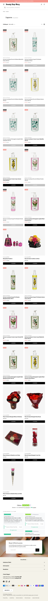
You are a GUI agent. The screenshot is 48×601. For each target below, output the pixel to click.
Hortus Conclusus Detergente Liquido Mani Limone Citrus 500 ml (34, 377)
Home (4, 11)
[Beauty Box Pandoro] (13, 242)
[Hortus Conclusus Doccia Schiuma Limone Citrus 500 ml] (35, 82)
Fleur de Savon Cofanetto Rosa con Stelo (12, 493)
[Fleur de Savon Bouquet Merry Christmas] (13, 400)
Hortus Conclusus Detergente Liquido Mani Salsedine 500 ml (13, 139)
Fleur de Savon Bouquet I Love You (32, 455)
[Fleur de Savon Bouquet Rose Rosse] (35, 400)
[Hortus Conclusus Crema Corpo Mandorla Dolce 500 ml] (35, 320)
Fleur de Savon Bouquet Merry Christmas (12, 416)
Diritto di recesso (27, 597)
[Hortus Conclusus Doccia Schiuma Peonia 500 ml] (35, 162)
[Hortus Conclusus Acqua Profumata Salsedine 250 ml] (35, 42)
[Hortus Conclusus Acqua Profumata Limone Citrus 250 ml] (35, 280)
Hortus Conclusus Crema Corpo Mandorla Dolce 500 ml (34, 337)
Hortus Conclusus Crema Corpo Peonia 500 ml (13, 337)
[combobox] (24, 7)
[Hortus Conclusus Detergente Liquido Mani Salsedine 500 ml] (13, 122)
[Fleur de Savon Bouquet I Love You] (35, 438)
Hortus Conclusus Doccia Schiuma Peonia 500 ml (34, 179)
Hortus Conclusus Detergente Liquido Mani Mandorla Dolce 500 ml (13, 377)
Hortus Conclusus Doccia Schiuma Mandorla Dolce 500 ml (13, 60)
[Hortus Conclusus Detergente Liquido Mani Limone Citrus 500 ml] (35, 360)
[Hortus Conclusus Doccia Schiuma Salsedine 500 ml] (13, 82)
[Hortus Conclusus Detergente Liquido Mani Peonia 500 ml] (35, 202)
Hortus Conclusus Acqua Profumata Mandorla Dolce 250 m (11, 297)
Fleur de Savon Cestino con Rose (32, 258)
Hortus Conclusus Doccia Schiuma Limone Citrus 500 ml (34, 100)
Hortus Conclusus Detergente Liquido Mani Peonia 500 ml (34, 219)
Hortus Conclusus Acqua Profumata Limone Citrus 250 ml (35, 297)
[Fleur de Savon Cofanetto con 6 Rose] (13, 438)
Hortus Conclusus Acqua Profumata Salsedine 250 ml (33, 60)
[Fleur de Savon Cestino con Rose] (35, 242)
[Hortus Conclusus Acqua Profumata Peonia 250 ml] (13, 202)
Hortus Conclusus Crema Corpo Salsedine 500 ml (34, 139)
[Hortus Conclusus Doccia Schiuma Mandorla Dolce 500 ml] (13, 42)
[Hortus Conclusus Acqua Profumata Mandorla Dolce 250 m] (13, 280)
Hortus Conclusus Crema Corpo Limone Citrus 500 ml (12, 179)
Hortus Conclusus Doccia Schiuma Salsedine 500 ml (13, 100)
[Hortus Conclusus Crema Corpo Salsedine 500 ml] (35, 122)
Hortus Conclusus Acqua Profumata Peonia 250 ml (13, 219)
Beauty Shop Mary (9, 594)
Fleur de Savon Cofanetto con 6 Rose (11, 455)
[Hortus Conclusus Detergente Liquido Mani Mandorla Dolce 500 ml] (13, 360)
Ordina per (5, 24)
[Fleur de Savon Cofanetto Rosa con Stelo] (13, 477)
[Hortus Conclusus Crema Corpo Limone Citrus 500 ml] (13, 162)
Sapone (7, 11)
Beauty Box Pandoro (7, 258)
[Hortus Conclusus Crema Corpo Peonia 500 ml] (13, 320)
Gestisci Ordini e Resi (35, 597)
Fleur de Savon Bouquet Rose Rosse (33, 416)
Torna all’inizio (23, 559)
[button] (44, 4)
